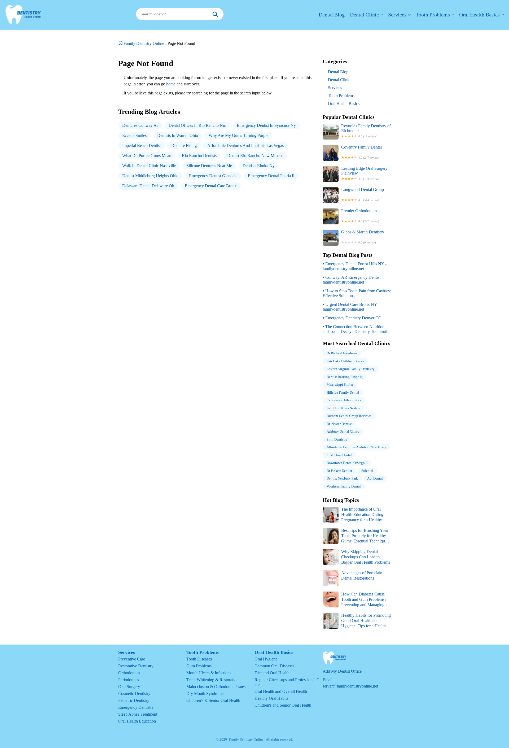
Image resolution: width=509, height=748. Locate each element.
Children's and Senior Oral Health (282, 705)
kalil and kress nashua (343, 408)
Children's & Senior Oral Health (213, 700)
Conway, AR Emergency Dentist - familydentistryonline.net (353, 279)
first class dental (339, 455)
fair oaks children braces (345, 361)
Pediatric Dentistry (133, 700)
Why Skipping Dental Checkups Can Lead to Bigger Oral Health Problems (365, 556)
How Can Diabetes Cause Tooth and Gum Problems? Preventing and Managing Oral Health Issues (354, 599)
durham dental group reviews (349, 416)
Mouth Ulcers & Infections (208, 673)
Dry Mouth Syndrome (204, 693)
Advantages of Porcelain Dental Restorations (361, 575)
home (170, 84)
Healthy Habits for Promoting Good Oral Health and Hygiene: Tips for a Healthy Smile (357, 621)
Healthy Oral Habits (271, 698)
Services (397, 15)
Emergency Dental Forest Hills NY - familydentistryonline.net (355, 266)
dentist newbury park (342, 478)
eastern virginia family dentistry (351, 369)
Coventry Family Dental (361, 152)
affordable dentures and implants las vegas (245, 145)
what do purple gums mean (146, 155)
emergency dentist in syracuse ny (266, 125)
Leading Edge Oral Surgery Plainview (364, 173)
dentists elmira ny (259, 165)
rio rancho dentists (199, 155)
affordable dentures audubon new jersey (356, 447)
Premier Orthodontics (360, 215)
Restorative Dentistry (135, 666)
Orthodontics (129, 673)
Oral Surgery (129, 686)
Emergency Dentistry (136, 707)
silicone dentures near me (209, 165)
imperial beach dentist (141, 145)
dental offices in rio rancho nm (197, 125)
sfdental (367, 471)
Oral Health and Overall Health (280, 691)
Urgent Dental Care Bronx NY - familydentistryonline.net (351, 306)
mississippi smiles (340, 384)
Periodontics (128, 679)
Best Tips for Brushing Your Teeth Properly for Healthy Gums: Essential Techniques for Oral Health (355, 536)
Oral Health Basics (479, 15)
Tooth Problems (433, 15)
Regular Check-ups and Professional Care (286, 682)
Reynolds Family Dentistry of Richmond (366, 131)
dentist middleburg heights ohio (150, 175)
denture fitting (184, 145)
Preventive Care (131, 659)
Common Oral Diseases (274, 666)
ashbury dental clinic (343, 431)
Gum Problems (199, 666)
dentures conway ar (140, 125)
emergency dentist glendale (213, 175)
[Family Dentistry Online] (23, 15)
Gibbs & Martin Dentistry (362, 237)
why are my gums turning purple (238, 135)
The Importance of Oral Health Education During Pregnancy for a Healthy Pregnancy (353, 515)
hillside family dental (343, 392)
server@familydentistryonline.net (350, 686)
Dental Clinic (364, 15)
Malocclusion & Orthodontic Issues (215, 686)
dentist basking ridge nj (345, 377)
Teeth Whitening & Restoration (212, 679)
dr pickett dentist (339, 471)
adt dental (375, 478)
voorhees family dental (344, 486)
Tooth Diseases (199, 659)
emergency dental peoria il (271, 175)
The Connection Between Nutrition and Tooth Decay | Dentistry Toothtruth (355, 329)
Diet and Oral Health (271, 673)
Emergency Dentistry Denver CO (353, 318)
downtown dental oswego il (347, 463)
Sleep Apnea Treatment (137, 714)
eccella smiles (134, 135)
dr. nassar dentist (339, 424)
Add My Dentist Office (342, 671)
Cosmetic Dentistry (134, 693)
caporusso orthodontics (344, 400)
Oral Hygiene (265, 659)
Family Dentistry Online (144, 43)
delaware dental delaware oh (148, 186)
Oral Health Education (137, 721)
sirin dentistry (337, 439)
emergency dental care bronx (211, 186)
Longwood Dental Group (362, 194)
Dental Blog (332, 15)
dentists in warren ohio (177, 135)
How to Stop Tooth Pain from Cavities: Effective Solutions (357, 293)
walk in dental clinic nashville (149, 165)
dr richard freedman (342, 353)
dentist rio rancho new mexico (255, 155)
